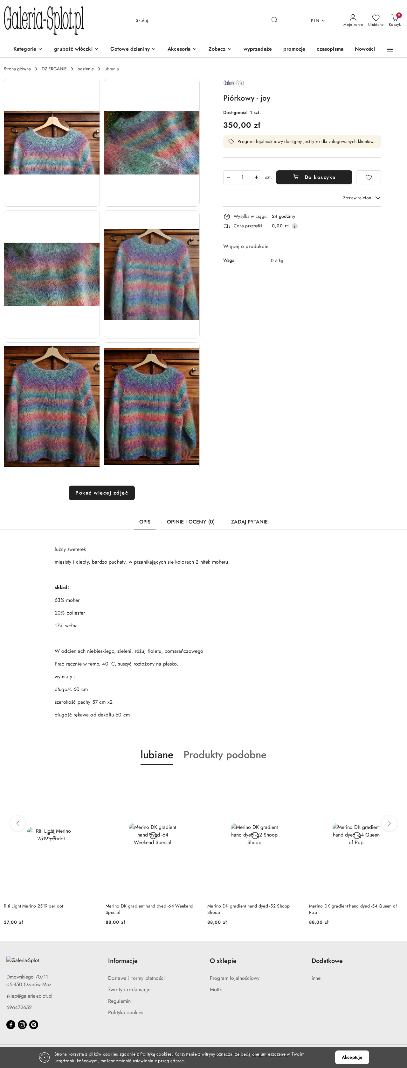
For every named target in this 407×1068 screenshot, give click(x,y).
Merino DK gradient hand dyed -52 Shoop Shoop (147, 909)
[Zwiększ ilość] (256, 177)
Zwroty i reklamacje (129, 989)
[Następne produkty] (389, 823)
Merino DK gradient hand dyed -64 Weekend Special (48, 909)
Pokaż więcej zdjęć (101, 492)
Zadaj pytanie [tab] (249, 521)
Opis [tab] (145, 521)
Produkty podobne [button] (224, 754)
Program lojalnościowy (234, 978)
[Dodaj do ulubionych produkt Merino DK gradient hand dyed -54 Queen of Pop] (294, 780)
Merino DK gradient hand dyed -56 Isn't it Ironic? (349, 909)
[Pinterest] (33, 1024)
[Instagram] (22, 1024)
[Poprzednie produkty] (18, 823)
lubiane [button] (157, 754)
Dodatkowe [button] (327, 960)
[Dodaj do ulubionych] (368, 177)
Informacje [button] (123, 960)
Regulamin (119, 1001)
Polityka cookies (125, 1012)
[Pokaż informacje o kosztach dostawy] (294, 226)
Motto (216, 989)
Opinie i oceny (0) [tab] (191, 521)
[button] (220, 49)
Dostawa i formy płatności (136, 978)
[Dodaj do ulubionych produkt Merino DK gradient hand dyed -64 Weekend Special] (90, 780)
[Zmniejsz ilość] (228, 177)
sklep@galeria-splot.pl (29, 996)
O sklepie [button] (223, 960)
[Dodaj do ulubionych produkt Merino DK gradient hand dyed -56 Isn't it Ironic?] (396, 780)
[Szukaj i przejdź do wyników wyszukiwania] (274, 20)
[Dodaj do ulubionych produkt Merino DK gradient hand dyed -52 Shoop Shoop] (192, 780)
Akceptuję (352, 1057)
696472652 (19, 1007)
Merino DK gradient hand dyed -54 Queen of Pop (251, 909)
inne (316, 978)
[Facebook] (10, 1024)
